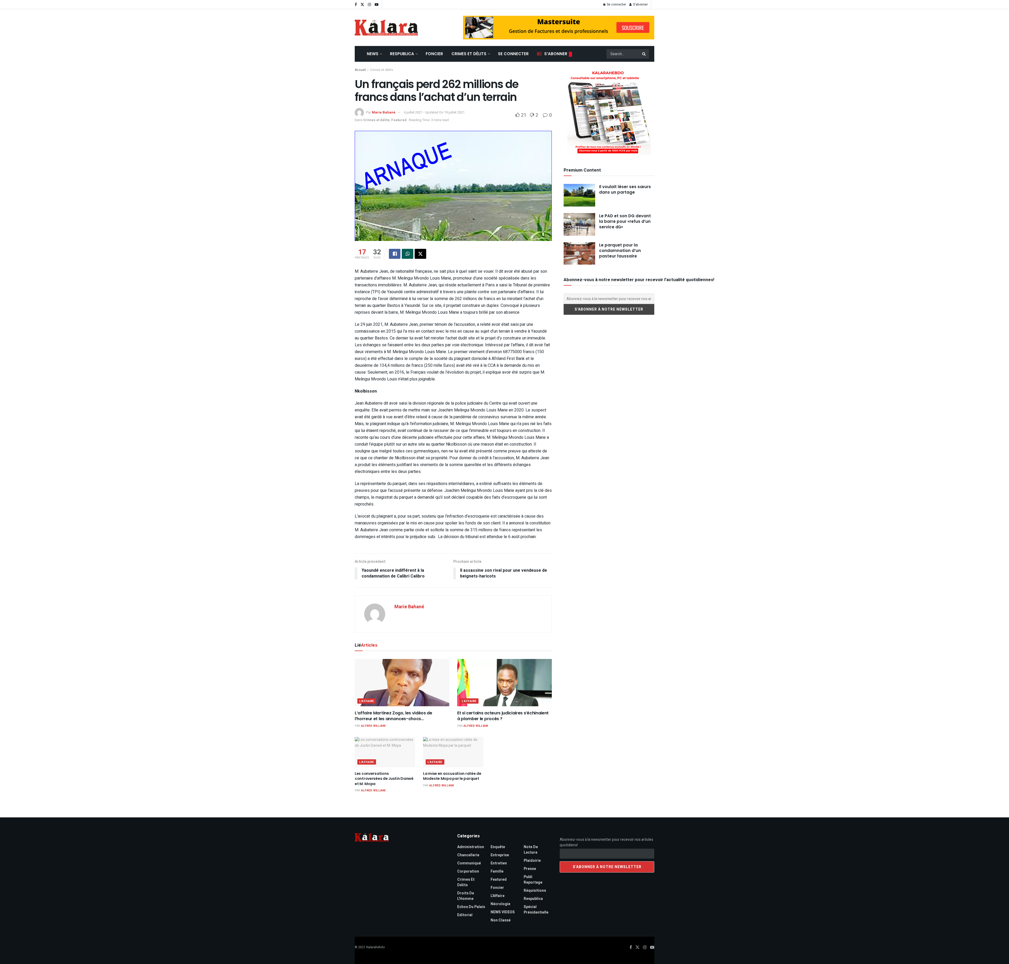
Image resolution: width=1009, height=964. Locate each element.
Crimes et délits (468, 53)
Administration (470, 847)
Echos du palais (471, 907)
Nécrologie (500, 904)
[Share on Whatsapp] (407, 254)
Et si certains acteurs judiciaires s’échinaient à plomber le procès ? (503, 716)
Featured (398, 119)
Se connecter (616, 4)
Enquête (498, 847)
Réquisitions (535, 890)
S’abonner (555, 53)
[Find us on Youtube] (376, 4)
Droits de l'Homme (465, 895)
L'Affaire (366, 701)
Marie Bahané (383, 112)
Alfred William (373, 726)
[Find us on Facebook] (356, 4)
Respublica (402, 53)
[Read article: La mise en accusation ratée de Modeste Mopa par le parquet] (453, 752)
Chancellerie (468, 855)
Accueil (360, 70)
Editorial (464, 915)
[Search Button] (644, 54)
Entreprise (500, 855)
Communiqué (469, 863)
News (372, 53)
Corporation (468, 871)
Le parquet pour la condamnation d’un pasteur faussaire (620, 250)
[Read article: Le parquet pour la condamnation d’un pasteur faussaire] (579, 253)
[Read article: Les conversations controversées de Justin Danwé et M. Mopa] (385, 752)
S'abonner (640, 4)
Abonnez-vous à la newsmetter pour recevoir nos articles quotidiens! (606, 842)
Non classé (501, 920)
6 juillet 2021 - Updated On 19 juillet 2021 (434, 112)
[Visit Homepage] (386, 27)
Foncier (434, 53)
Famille (497, 871)
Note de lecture (531, 849)
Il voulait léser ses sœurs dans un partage (625, 189)
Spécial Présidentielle (536, 909)
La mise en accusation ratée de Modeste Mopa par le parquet (452, 776)
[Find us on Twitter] (362, 4)
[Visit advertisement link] (558, 27)
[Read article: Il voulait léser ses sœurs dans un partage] (579, 195)
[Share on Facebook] (394, 254)
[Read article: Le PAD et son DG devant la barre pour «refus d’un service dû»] (579, 224)
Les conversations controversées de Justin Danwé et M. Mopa (384, 778)
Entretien (499, 863)
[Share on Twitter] (420, 254)
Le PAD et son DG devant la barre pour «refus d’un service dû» (625, 221)
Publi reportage (533, 879)
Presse (530, 869)
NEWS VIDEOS (503, 912)
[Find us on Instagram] (369, 4)
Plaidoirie (532, 860)
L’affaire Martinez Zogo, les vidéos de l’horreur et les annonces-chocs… (393, 716)
